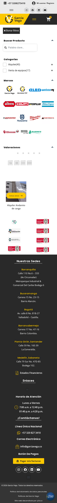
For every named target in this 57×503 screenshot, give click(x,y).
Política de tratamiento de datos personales (28, 491)
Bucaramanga (28, 293)
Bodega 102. (28, 365)
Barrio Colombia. (28, 333)
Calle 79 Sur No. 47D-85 (28, 361)
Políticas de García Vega (28, 496)
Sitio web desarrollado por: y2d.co (28, 501)
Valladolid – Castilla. (29, 317)
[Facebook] (32, 10)
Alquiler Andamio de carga (16, 207)
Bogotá (28, 309)
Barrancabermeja (28, 326)
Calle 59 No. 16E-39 (28, 345)
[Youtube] (45, 10)
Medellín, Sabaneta (28, 358)
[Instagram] (26, 10)
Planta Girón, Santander (28, 342)
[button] (27, 389)
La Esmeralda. (28, 349)
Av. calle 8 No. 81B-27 (28, 313)
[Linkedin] (39, 10)
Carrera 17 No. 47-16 (28, 329)
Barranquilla (28, 269)
